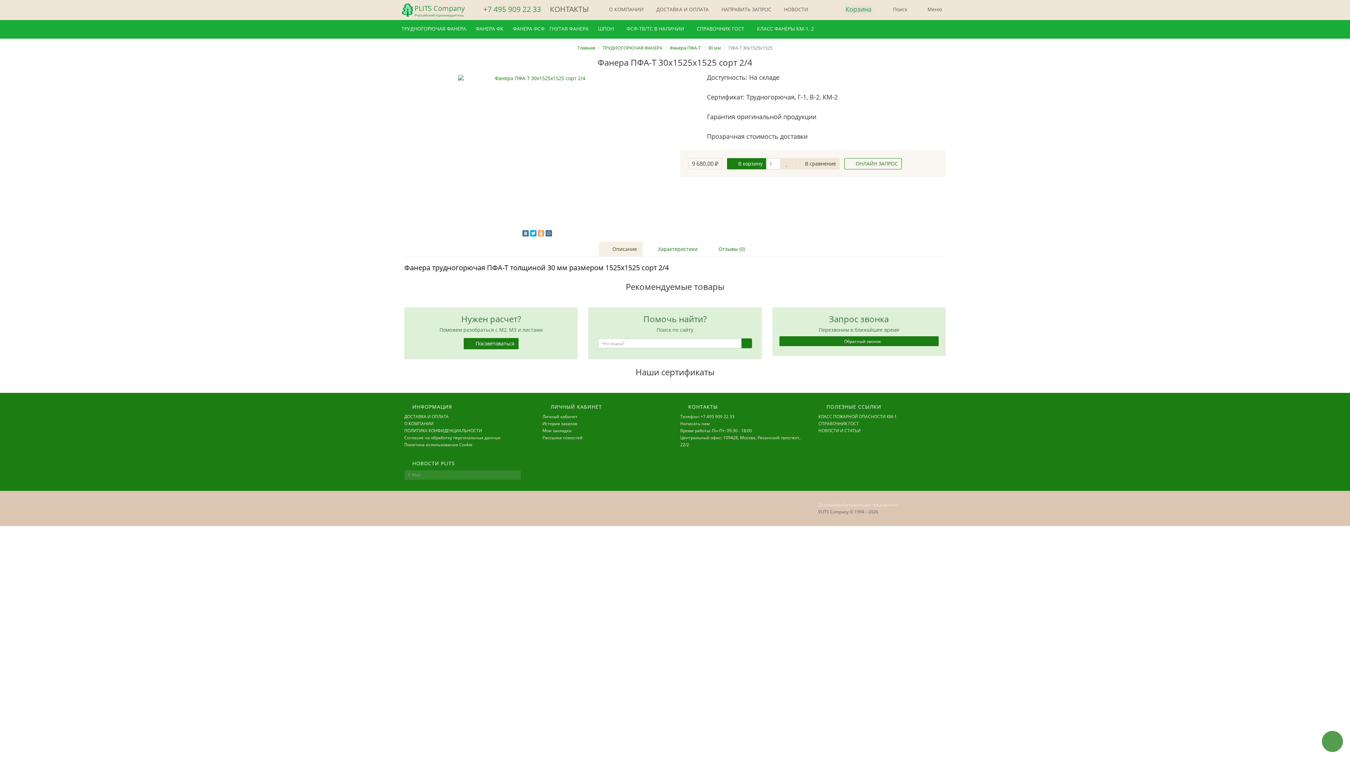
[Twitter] (533, 233)
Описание (624, 249)
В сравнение (820, 163)
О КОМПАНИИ (626, 9)
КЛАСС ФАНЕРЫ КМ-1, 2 (785, 28)
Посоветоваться (494, 343)
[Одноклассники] (541, 233)
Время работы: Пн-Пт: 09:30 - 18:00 (716, 431)
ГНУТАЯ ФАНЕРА (569, 28)
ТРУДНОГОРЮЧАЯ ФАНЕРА (434, 28)
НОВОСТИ (795, 9)
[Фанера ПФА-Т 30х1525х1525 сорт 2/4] (537, 154)
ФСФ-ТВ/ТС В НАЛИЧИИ (654, 28)
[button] (853, 9)
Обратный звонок (862, 341)
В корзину (750, 163)
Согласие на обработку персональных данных (452, 438)
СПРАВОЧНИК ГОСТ (719, 28)
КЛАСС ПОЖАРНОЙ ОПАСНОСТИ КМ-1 (857, 417)
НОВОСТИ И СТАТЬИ (839, 431)
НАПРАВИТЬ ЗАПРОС (745, 9)
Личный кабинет (560, 417)
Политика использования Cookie (438, 445)
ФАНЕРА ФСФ (529, 28)
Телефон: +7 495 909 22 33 (707, 417)
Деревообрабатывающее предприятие (858, 505)
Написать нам (695, 424)
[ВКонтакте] (525, 233)
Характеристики (677, 249)
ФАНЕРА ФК (490, 28)
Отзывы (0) (731, 249)
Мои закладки (557, 431)
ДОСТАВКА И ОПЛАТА (682, 9)
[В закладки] (786, 163)
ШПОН (606, 28)
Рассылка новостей (562, 438)
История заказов (559, 424)
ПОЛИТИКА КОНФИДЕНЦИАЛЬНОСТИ (443, 431)
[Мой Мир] (549, 233)
